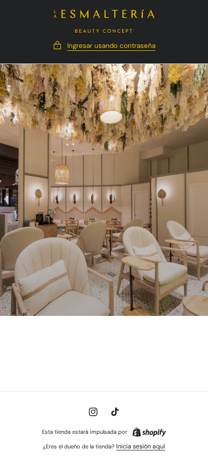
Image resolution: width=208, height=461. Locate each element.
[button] (104, 45)
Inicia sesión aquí (140, 446)
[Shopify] (149, 432)
